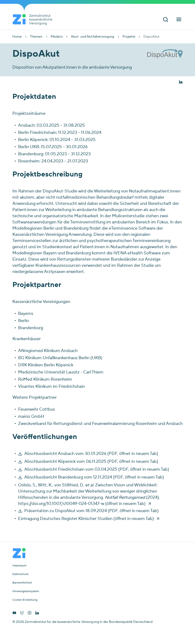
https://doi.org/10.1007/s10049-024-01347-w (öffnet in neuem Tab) (82, 503)
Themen (36, 37)
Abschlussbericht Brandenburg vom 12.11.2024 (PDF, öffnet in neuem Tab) (94, 477)
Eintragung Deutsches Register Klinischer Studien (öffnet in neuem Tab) (86, 518)
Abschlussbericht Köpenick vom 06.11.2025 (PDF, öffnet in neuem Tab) (91, 461)
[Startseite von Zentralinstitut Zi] (34, 19)
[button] (181, 82)
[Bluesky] (22, 613)
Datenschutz (20, 574)
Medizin (57, 37)
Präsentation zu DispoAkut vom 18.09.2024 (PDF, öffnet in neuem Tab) (91, 511)
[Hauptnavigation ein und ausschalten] (179, 20)
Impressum (19, 565)
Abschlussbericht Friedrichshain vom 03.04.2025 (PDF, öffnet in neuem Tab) (96, 469)
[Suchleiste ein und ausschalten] (165, 20)
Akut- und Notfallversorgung (92, 37)
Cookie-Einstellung (24, 600)
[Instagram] (29, 613)
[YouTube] (14, 613)
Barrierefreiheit (22, 582)
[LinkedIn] (37, 613)
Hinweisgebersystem (25, 591)
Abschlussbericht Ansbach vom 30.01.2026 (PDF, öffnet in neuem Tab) (91, 453)
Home (17, 37)
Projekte (128, 37)
